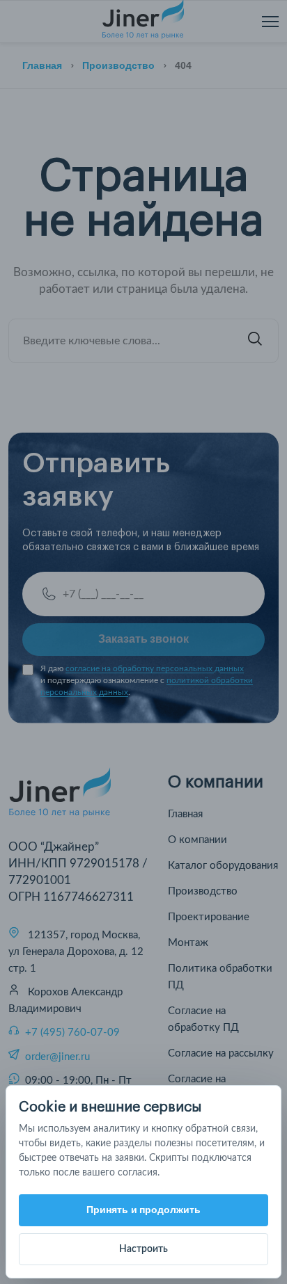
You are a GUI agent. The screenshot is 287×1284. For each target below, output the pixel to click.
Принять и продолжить (143, 1209)
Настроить (143, 1249)
